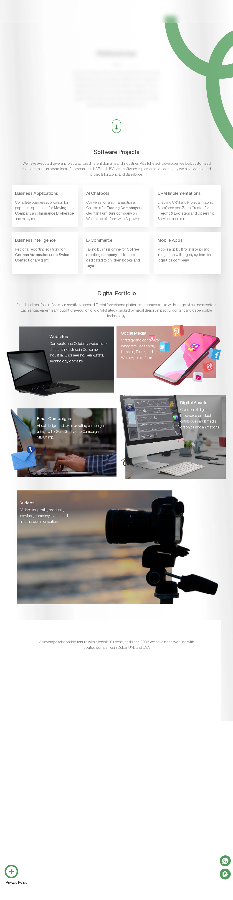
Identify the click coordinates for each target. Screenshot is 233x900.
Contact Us (210, 15)
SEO (172, 807)
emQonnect (140, 16)
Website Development (141, 792)
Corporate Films (135, 841)
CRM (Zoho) (15, 857)
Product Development (70, 865)
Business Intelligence (22, 831)
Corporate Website (138, 799)
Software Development (24, 792)
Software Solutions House (33, 774)
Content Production (138, 833)
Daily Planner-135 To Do (23, 880)
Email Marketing (181, 799)
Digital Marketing (182, 792)
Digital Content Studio (146, 774)
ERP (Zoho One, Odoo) (23, 865)
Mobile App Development (25, 807)
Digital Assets (134, 849)
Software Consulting (69, 849)
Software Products (21, 849)
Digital (92, 16)
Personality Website (138, 807)
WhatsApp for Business (24, 823)
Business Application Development (33, 799)
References (169, 16)
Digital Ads (177, 815)
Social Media (178, 823)
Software (70, 16)
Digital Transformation (70, 857)
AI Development (18, 815)
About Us (114, 16)
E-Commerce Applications (26, 839)
